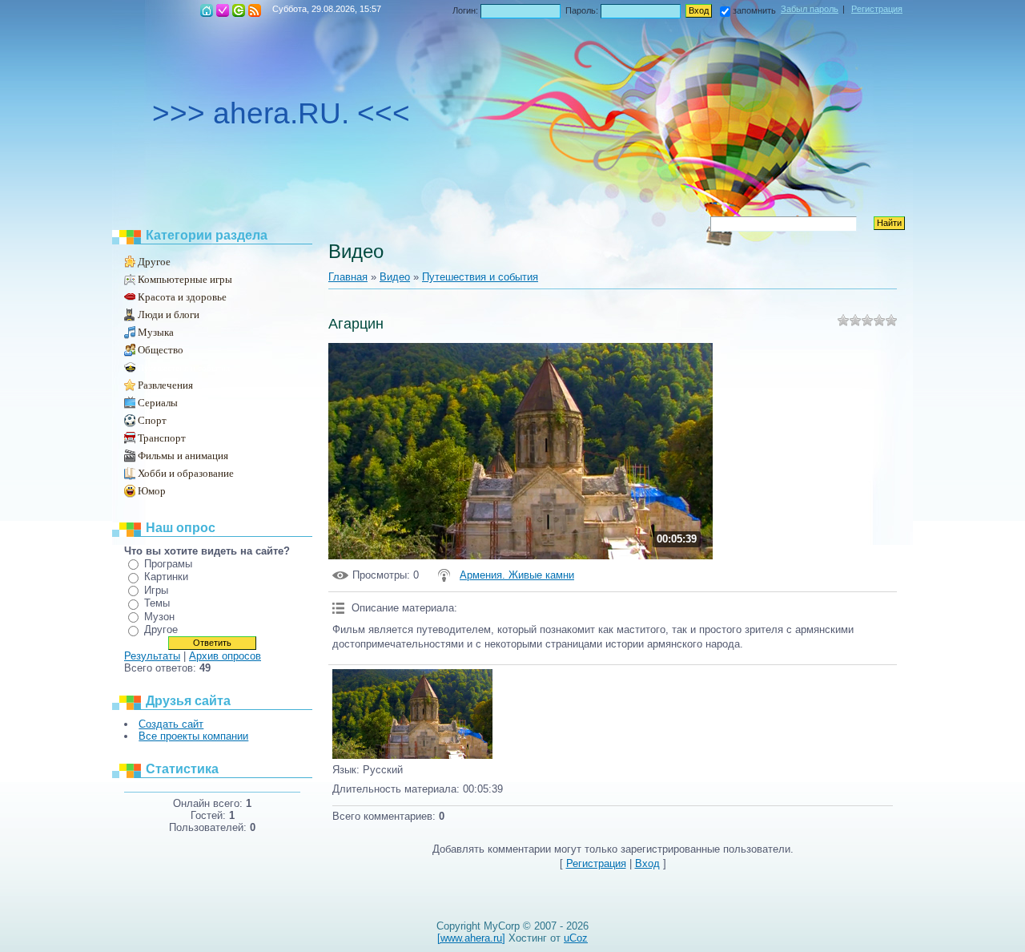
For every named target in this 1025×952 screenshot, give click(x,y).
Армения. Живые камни (517, 575)
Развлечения (165, 385)
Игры (156, 590)
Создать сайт (171, 724)
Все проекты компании (193, 736)
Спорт (152, 420)
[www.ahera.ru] (471, 938)
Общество (160, 350)
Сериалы (158, 403)
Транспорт (162, 438)
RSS (254, 10)
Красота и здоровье (182, 297)
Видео (395, 277)
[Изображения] (412, 714)
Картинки (166, 577)
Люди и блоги (168, 315)
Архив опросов (225, 656)
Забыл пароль (809, 9)
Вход (238, 10)
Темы (157, 603)
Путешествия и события (184, 368)
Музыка (156, 332)
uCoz (576, 938)
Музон (159, 617)
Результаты (152, 656)
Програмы (168, 564)
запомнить (754, 10)
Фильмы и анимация (183, 456)
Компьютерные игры (185, 279)
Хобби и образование (186, 473)
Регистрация (222, 10)
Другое (154, 262)
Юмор (152, 491)
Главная (206, 10)
